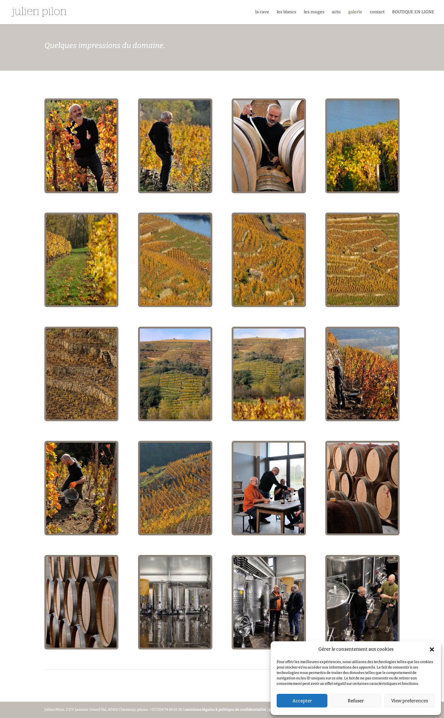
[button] (432, 649)
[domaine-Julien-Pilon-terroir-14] (268, 303)
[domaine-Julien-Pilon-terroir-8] (268, 418)
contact (377, 12)
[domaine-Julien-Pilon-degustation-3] (268, 532)
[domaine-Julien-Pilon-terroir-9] (175, 418)
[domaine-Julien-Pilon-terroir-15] (175, 303)
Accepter (302, 701)
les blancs (286, 12)
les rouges (314, 12)
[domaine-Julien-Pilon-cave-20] (362, 532)
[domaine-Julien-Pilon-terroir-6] (362, 418)
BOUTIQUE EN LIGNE (413, 12)
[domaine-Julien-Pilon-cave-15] (268, 646)
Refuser (356, 701)
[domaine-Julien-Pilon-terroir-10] (81, 418)
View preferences (409, 701)
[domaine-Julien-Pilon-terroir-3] (81, 532)
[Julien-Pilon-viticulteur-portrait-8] (175, 190)
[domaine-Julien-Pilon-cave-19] (81, 646)
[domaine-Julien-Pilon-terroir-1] (175, 532)
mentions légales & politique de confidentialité (226, 709)
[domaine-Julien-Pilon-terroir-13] (362, 303)
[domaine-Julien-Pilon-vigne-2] (81, 303)
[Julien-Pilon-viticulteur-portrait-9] (81, 190)
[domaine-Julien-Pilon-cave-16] (175, 646)
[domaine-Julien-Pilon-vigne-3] (362, 190)
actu (336, 12)
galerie (355, 12)
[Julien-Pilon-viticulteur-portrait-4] (268, 190)
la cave (262, 12)
